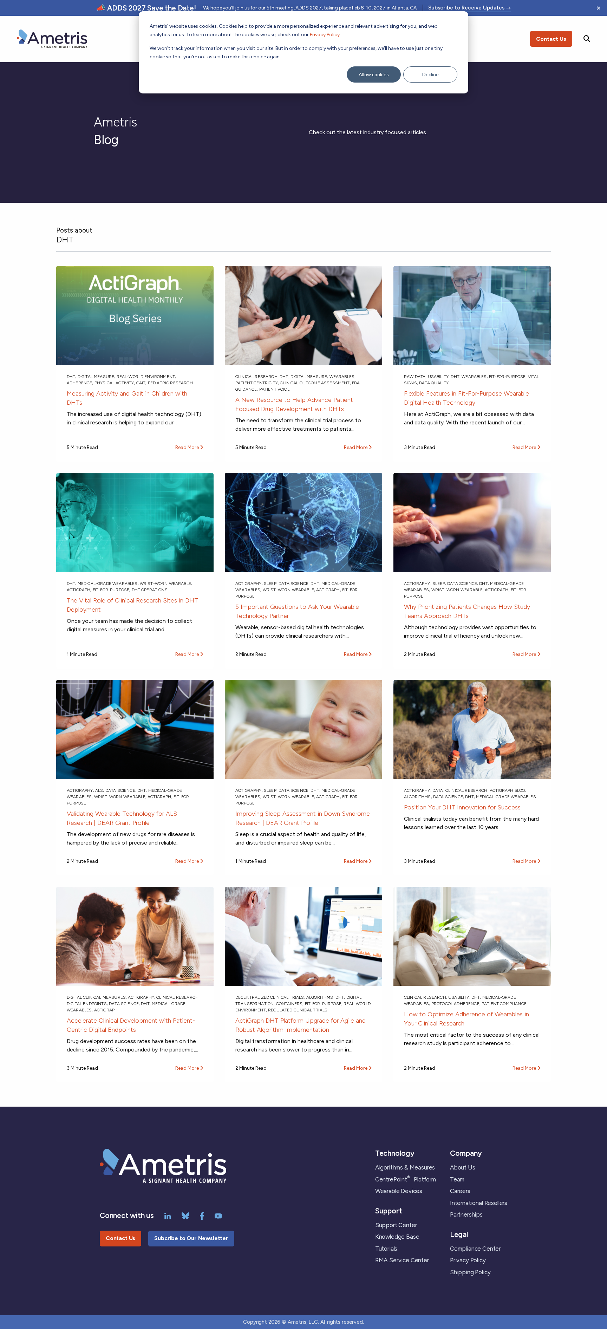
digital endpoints (87, 1003)
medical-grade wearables (108, 583)
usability (438, 376)
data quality (434, 382)
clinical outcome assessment (315, 382)
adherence (79, 382)
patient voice (274, 389)
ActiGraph (78, 589)
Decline (430, 74)
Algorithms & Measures (405, 1167)
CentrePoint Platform (405, 1179)
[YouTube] (218, 1215)
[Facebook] (202, 1215)
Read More (187, 447)
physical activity (114, 382)
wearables (341, 376)
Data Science (293, 583)
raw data (414, 376)
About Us (462, 1167)
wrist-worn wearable (165, 583)
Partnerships (466, 1214)
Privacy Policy (325, 35)
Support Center (396, 1225)
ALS (99, 790)
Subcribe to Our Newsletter (191, 1238)
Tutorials (386, 1248)
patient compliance (504, 1003)
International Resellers (478, 1202)
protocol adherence (455, 1003)
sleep (270, 583)
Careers (460, 1190)
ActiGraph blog (507, 790)
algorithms (417, 796)
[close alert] (598, 8)
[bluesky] (185, 1215)
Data (437, 790)
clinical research (256, 376)
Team (457, 1179)
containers (289, 1003)
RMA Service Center (402, 1260)
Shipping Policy (470, 1272)
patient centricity (256, 382)
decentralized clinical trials (269, 997)
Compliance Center (475, 1248)
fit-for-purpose (507, 376)
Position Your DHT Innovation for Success (462, 807)
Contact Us (551, 38)
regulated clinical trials (297, 1010)
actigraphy (248, 583)
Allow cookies (374, 74)
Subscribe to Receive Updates (466, 8)
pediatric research (170, 382)
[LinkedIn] (167, 1215)
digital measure (96, 376)
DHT (71, 376)
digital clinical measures (96, 997)
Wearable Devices (398, 1190)
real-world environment (146, 376)
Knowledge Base (397, 1236)
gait (141, 382)
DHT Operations (150, 589)
